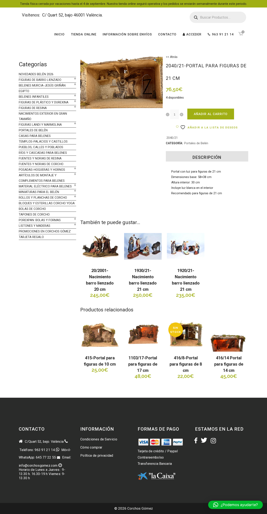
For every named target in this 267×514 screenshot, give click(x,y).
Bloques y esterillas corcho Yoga (47, 203)
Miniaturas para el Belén (39, 192)
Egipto (24, 91)
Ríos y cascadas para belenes (43, 153)
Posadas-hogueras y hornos (42, 170)
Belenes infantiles (34, 97)
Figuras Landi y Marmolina (40, 125)
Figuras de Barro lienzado (40, 80)
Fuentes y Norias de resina (40, 158)
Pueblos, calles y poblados (41, 147)
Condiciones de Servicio (98, 439)
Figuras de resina (33, 108)
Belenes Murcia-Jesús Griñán (42, 85)
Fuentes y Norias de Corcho (41, 164)
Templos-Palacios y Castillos (43, 141)
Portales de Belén (33, 130)
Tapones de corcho (34, 214)
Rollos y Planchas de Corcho (43, 197)
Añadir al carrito (211, 114)
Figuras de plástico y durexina (43, 102)
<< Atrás (172, 57)
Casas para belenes (35, 136)
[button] (155, 61)
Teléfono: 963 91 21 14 (37, 450)
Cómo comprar (91, 447)
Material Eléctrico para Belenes (45, 186)
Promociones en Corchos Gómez (45, 231)
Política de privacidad (96, 456)
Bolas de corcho (32, 209)
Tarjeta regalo (31, 237)
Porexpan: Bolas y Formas (40, 220)
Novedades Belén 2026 (36, 74)
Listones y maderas (34, 226)
